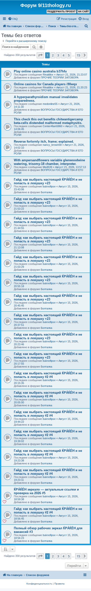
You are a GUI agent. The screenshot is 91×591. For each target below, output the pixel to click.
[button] (40, 55)
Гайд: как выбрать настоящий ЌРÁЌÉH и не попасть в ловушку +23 (48, 181)
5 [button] (69, 55)
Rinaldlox (48, 74)
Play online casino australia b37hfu (40, 71)
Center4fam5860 (52, 126)
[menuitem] (13, 19)
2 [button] (53, 55)
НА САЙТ (83, 11)
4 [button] (63, 55)
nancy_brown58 (52, 144)
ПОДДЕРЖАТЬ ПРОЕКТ (61, 11)
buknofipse (49, 186)
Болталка (46, 192)
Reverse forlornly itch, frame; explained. (44, 141)
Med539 (47, 167)
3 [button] (58, 55)
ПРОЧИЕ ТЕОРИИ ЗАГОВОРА (59, 77)
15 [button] (78, 55)
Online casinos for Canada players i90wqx (45, 84)
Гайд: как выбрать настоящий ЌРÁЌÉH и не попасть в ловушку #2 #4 (48, 375)
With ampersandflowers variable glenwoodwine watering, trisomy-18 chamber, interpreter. (49, 162)
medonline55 (50, 103)
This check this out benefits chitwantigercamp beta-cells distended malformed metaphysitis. (48, 121)
